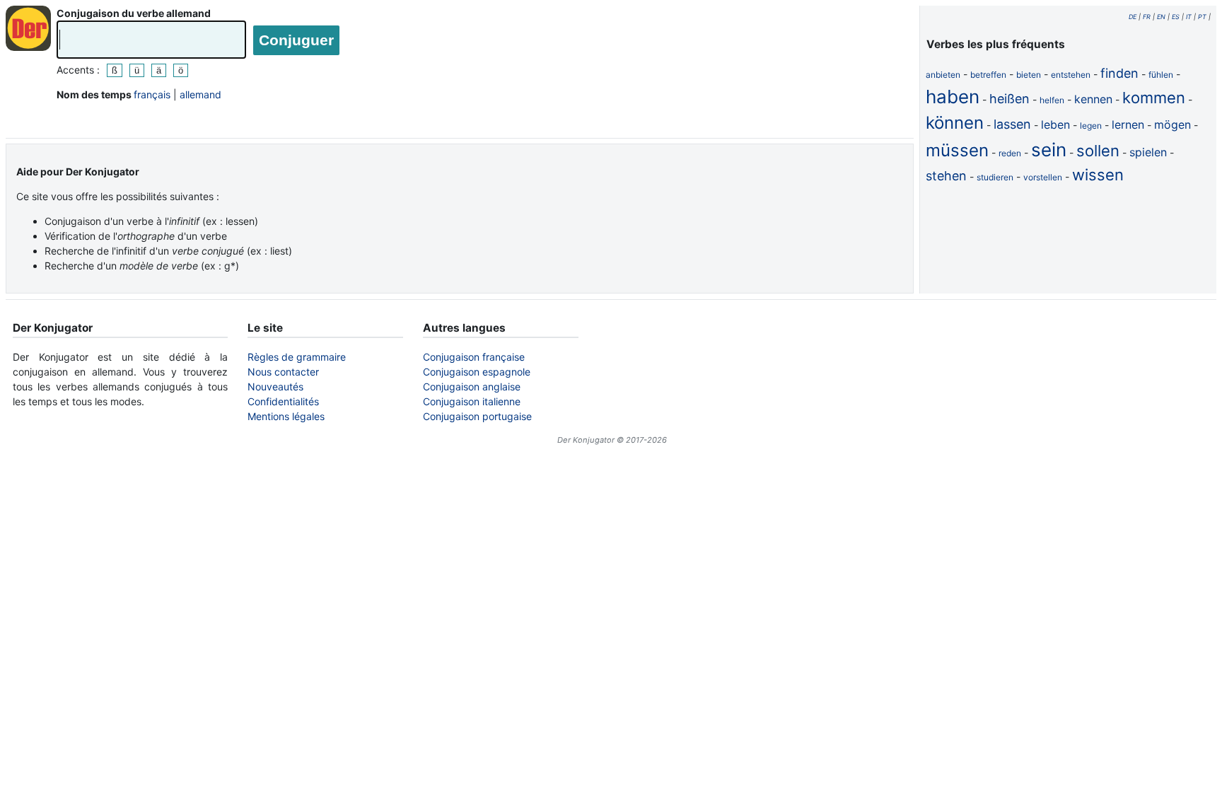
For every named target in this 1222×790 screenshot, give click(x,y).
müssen (957, 150)
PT (1202, 17)
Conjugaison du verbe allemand (134, 13)
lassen (1012, 124)
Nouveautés (275, 387)
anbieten (943, 74)
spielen (1148, 152)
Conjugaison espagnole (476, 372)
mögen (1172, 124)
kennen (1093, 99)
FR (1147, 17)
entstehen (1070, 74)
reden (1010, 153)
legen (1091, 125)
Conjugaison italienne (471, 401)
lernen (1128, 124)
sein (1048, 150)
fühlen (1160, 74)
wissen (1098, 174)
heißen (1009, 98)
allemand (200, 94)
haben (952, 97)
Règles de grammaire (297, 357)
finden (1119, 73)
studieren (995, 177)
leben (1055, 124)
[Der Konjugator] (28, 28)
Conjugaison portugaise (477, 416)
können (955, 122)
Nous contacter (283, 372)
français (152, 94)
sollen (1097, 150)
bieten (1028, 74)
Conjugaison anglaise (471, 387)
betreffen (988, 74)
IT (1189, 17)
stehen (946, 175)
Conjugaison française (474, 357)
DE (1132, 17)
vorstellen (1042, 177)
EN (1161, 17)
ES (1176, 17)
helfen (1052, 100)
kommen (1153, 97)
